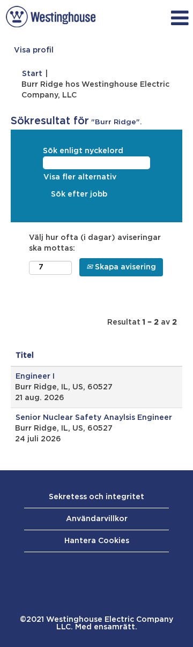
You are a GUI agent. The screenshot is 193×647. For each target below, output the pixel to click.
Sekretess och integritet (96, 497)
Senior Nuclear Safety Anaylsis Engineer (94, 418)
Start (32, 74)
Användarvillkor (97, 519)
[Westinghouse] (50, 16)
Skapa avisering (124, 267)
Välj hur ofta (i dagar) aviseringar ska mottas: (95, 243)
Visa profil (34, 50)
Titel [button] (25, 355)
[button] (147, 18)
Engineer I (35, 376)
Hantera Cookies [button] (96, 541)
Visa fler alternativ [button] (79, 177)
